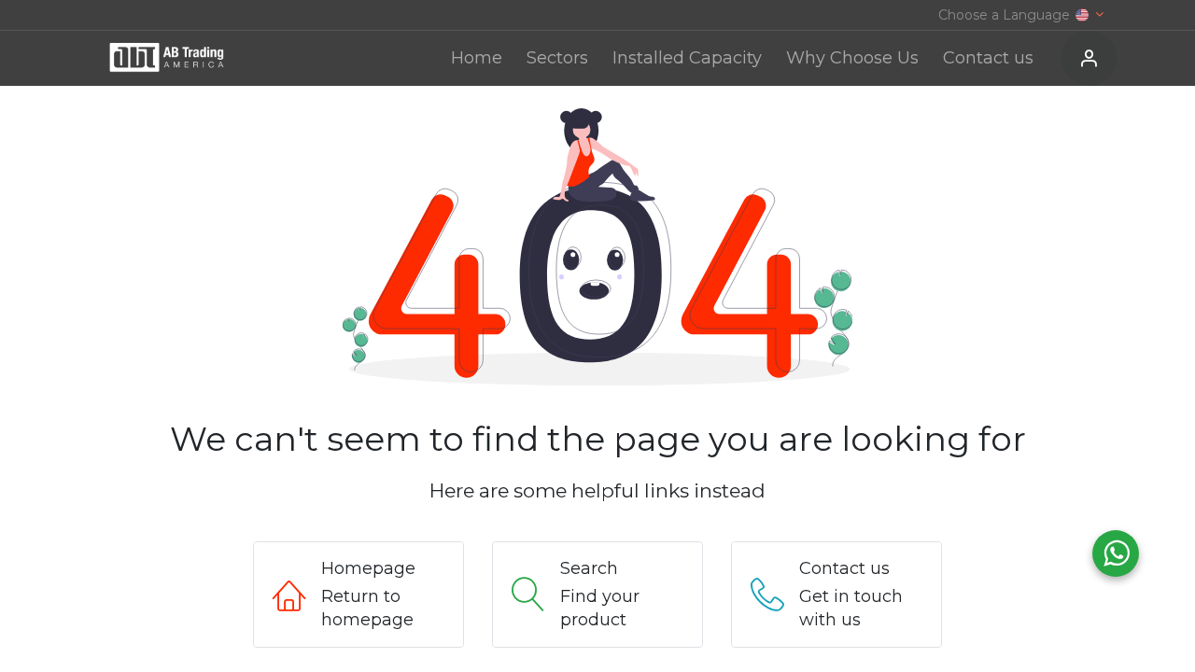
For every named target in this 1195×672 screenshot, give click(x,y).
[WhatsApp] (1115, 553)
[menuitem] (476, 58)
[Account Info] (1088, 59)
